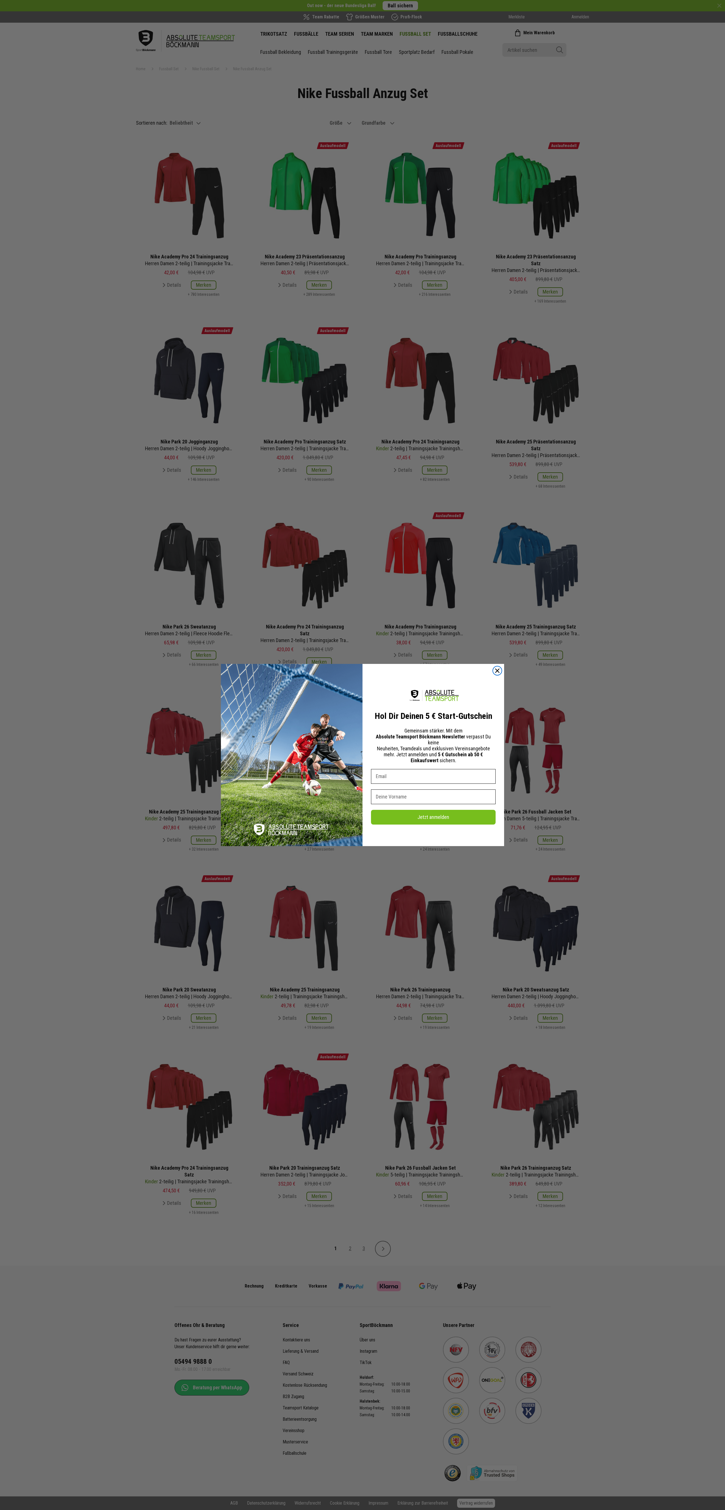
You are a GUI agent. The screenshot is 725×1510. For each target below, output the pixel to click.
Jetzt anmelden (433, 817)
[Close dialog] (497, 670)
